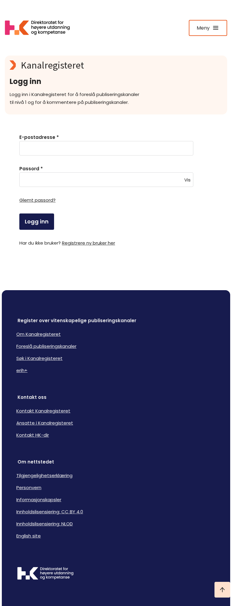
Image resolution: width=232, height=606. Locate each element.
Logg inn (37, 221)
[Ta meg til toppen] (222, 590)
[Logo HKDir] (116, 574)
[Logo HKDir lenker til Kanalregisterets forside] (41, 28)
